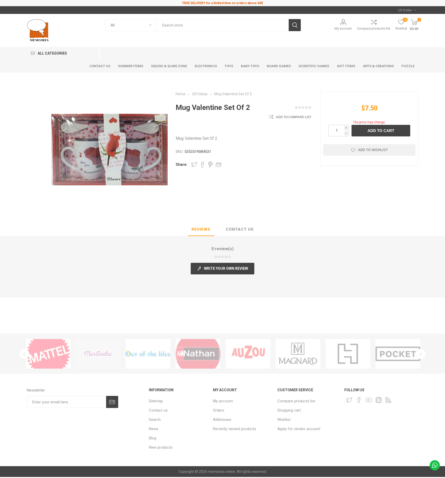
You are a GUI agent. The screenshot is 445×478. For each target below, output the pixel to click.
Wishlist (283, 419)
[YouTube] (369, 400)
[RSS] (388, 400)
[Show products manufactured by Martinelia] (98, 354)
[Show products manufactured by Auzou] (248, 354)
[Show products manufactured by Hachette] (348, 354)
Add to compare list (293, 117)
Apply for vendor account (298, 429)
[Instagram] (378, 400)
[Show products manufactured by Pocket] (397, 354)
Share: (181, 164)
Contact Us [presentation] (240, 229)
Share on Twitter (194, 164)
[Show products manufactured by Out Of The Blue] (148, 354)
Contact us (158, 410)
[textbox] (223, 25)
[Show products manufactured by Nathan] (198, 354)
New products (161, 447)
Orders (218, 410)
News (153, 429)
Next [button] (421, 354)
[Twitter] (349, 400)
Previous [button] (24, 354)
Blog (152, 438)
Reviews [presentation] (201, 229)
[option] (48, 354)
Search (155, 419)
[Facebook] (359, 400)
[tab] (201, 229)
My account (343, 28)
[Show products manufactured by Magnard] (298, 354)
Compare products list (373, 28)
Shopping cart (289, 410)
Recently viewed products (234, 429)
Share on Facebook (202, 164)
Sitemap (156, 401)
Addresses (222, 419)
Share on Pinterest (210, 164)
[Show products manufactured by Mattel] (48, 354)
